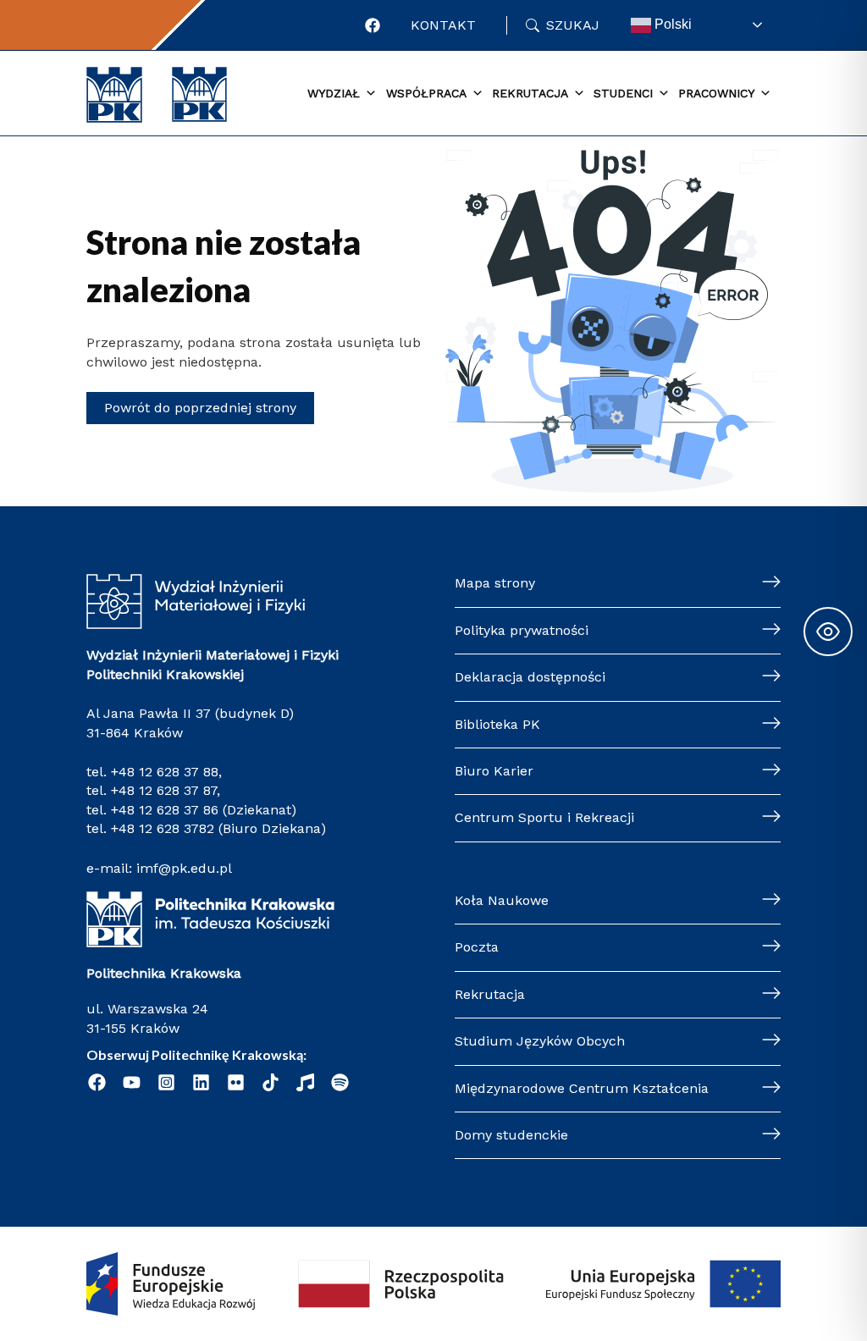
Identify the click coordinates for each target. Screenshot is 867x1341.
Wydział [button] (333, 93)
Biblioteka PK (497, 724)
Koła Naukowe (502, 900)
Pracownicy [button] (716, 93)
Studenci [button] (623, 93)
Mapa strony (495, 583)
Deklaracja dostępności (530, 677)
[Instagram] (166, 1082)
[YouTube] (131, 1082)
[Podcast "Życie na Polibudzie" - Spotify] (340, 1082)
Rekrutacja (490, 994)
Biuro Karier (494, 771)
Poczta (477, 947)
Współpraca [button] (426, 93)
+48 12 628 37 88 (164, 772)
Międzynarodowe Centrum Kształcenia (582, 1088)
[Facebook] (372, 25)
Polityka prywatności (521, 630)
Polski (671, 24)
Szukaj (572, 25)
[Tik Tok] (270, 1082)
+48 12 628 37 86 (164, 810)
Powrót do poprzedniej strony (200, 408)
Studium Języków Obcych (540, 1041)
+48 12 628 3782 (162, 828)
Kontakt (443, 25)
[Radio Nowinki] (305, 1082)
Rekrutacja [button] (530, 93)
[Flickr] (235, 1082)
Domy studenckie (511, 1135)
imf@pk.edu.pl (184, 868)
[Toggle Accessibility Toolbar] (828, 631)
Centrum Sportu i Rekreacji (544, 817)
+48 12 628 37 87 (164, 790)
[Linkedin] (201, 1082)
